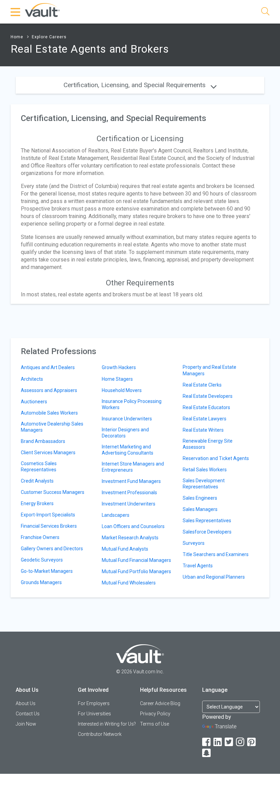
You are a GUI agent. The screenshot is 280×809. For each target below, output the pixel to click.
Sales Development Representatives (204, 483)
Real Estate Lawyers (204, 418)
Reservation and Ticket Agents (216, 458)
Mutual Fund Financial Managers (136, 560)
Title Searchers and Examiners (216, 554)
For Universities (94, 713)
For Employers (94, 703)
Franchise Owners (40, 537)
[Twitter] (229, 742)
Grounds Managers (41, 582)
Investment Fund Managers (131, 481)
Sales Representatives (207, 520)
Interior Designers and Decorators (125, 433)
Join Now (26, 724)
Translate (226, 726)
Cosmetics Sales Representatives (39, 466)
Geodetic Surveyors (42, 560)
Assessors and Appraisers (49, 390)
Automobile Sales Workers (49, 413)
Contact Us (28, 713)
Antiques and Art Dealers (48, 367)
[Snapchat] (207, 753)
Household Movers (122, 390)
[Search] (265, 12)
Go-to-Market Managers (47, 571)
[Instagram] (241, 742)
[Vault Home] (42, 9)
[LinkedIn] (218, 742)
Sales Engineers (200, 498)
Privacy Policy (155, 713)
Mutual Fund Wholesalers (129, 582)
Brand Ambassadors (43, 441)
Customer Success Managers (52, 492)
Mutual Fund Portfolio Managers (136, 571)
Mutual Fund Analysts (125, 549)
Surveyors (194, 543)
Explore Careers (49, 37)
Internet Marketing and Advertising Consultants (127, 450)
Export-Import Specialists (48, 514)
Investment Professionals (129, 492)
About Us (26, 703)
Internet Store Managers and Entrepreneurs (133, 467)
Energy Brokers (37, 503)
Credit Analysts (37, 481)
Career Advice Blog (160, 703)
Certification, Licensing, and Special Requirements (135, 85)
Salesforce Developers (207, 532)
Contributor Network (100, 734)
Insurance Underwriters (127, 418)
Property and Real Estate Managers (209, 370)
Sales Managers (200, 509)
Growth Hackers (119, 367)
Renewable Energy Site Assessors (208, 444)
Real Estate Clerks (202, 385)
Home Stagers (117, 379)
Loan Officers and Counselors (133, 526)
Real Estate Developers (208, 396)
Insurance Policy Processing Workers (132, 404)
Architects (32, 379)
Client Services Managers (48, 452)
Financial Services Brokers (49, 526)
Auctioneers (34, 401)
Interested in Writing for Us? (107, 724)
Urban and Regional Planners (214, 577)
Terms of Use (154, 724)
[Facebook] (207, 742)
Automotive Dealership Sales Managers (52, 427)
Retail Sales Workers (205, 469)
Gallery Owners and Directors (52, 548)
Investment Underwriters (128, 504)
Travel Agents (198, 565)
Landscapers (115, 515)
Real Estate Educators (206, 407)
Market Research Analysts (130, 537)
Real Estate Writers (203, 430)
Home (17, 37)
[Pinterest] (252, 742)
